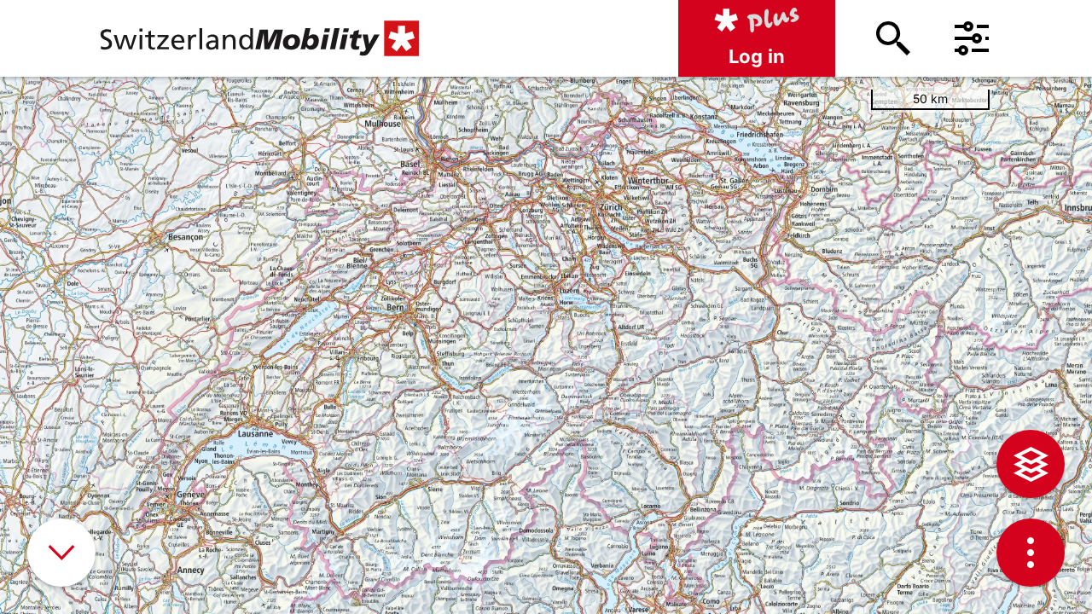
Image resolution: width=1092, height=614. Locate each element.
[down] (61, 552)
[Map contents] (1030, 464)
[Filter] (971, 38)
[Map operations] (1030, 552)
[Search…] (893, 38)
